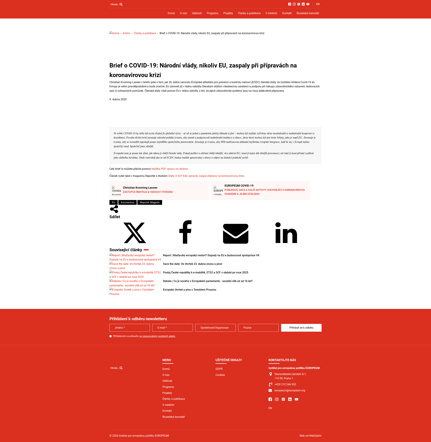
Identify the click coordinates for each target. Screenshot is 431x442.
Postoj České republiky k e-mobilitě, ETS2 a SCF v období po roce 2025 (205, 272)
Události (197, 13)
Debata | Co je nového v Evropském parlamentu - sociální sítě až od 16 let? (208, 281)
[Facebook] (185, 244)
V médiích (271, 13)
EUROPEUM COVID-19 (239, 185)
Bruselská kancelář (308, 13)
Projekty (228, 13)
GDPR (219, 368)
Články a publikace (249, 13)
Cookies (220, 375)
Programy (212, 13)
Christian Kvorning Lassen (140, 187)
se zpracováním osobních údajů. (157, 336)
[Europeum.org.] (114, 33)
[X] (134, 244)
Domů (171, 13)
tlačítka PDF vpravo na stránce (170, 168)
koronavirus (127, 202)
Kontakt (287, 13)
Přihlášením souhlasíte (144, 336)
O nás (183, 13)
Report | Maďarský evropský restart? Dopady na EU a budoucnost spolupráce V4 (211, 255)
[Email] (235, 244)
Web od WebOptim (311, 435)
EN (318, 4)
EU (113, 202)
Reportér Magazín (150, 202)
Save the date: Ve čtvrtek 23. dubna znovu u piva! (192, 264)
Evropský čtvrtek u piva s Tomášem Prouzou (189, 289)
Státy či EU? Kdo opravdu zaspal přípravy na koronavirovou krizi (206, 176)
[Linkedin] (286, 244)
